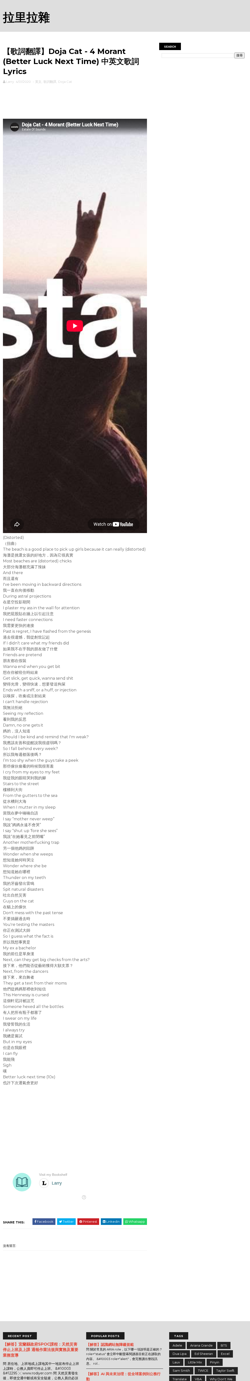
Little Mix (195, 1362)
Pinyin (214, 1362)
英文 (38, 82)
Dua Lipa (180, 1354)
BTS (224, 1345)
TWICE (203, 1370)
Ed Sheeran (204, 1354)
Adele (177, 1345)
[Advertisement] (75, 100)
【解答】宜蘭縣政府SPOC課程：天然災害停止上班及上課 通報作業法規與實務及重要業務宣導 (40, 1350)
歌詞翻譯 (49, 82)
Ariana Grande (201, 1345)
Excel (225, 1354)
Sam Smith (181, 1370)
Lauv (176, 1362)
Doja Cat (65, 82)
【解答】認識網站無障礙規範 (110, 1344)
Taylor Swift (225, 1370)
